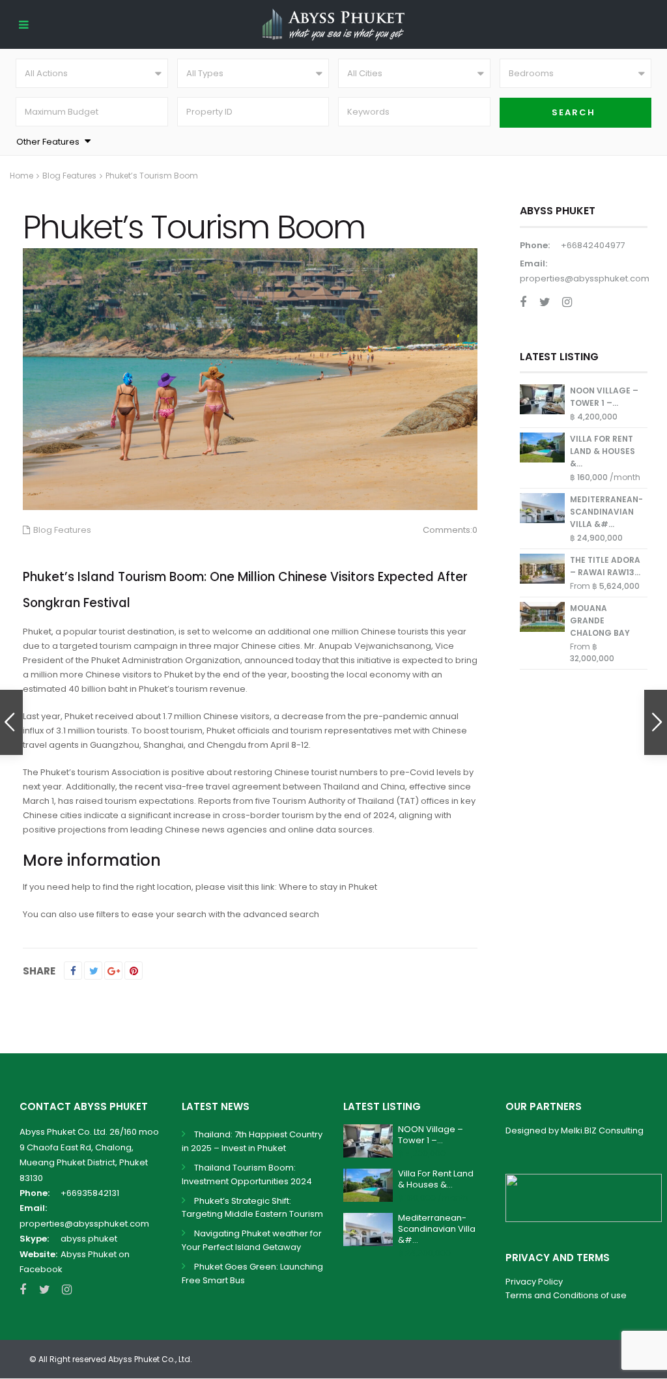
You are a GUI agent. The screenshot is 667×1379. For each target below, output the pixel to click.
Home (21, 175)
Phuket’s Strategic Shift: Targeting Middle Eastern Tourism (252, 1208)
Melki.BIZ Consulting (602, 1130)
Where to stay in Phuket (328, 887)
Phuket (37, 631)
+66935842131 (90, 1193)
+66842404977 (593, 245)
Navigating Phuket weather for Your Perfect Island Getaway (252, 1240)
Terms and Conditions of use (566, 1295)
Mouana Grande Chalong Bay (600, 620)
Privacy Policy (534, 1281)
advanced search (281, 914)
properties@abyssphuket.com (584, 278)
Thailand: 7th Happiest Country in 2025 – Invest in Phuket (252, 1141)
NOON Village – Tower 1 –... (430, 1134)
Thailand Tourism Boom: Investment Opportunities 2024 (247, 1174)
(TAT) (407, 801)
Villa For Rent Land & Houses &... (602, 451)
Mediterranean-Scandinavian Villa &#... (606, 512)
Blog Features (69, 175)
